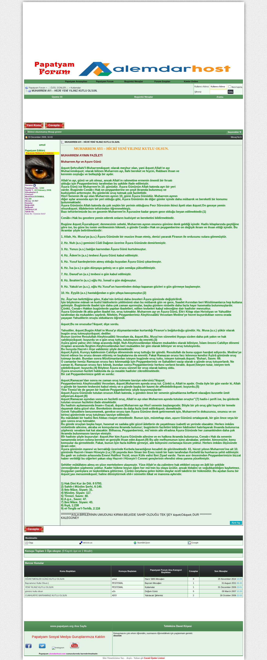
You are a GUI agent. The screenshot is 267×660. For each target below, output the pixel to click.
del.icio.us (87, 542)
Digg (31, 542)
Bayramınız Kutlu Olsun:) (37, 583)
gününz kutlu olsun (34, 591)
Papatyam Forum (105, 81)
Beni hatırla (237, 87)
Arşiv (129, 658)
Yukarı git (138, 658)
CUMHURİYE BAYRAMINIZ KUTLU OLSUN (46, 595)
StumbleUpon (143, 542)
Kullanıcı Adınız (201, 86)
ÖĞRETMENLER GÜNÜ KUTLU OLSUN (44, 579)
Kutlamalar (76, 88)
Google (195, 542)
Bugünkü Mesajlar (133, 81)
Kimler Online (191, 81)
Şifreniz (198, 92)
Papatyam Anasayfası (76, 81)
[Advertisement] (133, 29)
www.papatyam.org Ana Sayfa (68, 626)
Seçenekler (233, 132)
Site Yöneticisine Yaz (113, 658)
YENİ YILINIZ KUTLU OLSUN (39, 587)
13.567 (35, 201)
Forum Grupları (162, 81)
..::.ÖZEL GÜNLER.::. (58, 88)
